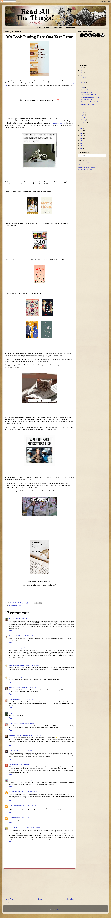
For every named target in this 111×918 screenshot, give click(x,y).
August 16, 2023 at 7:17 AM (30, 687)
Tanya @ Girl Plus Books (16, 687)
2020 (81, 130)
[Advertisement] (39, 883)
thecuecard (12, 764)
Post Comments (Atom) (18, 903)
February (83, 120)
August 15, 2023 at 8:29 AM (28, 636)
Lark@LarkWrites (14, 648)
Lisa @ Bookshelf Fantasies (16, 792)
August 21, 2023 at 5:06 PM (22, 764)
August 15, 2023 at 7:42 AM (20, 618)
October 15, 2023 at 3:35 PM (34, 828)
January (83, 122)
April (82, 115)
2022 (81, 125)
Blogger (58, 909)
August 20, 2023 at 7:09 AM (30, 750)
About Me (47, 28)
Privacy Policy (70, 28)
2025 (81, 70)
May (82, 112)
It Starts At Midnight (83, 165)
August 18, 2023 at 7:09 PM (34, 735)
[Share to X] (38, 603)
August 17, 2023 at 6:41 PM (28, 723)
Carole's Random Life (15, 723)
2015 (81, 143)
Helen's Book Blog (14, 699)
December (84, 77)
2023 (81, 75)
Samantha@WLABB (14, 636)
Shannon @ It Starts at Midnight (18, 735)
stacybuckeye (12, 817)
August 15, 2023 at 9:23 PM (32, 677)
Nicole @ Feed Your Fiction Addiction (19, 780)
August (83, 87)
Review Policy (57, 28)
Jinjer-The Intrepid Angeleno (17, 665)
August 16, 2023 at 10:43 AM (21, 713)
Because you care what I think (16, 605)
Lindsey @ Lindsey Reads (16, 751)
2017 (81, 138)
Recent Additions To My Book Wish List (91, 102)
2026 (81, 68)
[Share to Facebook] (40, 603)
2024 (81, 73)
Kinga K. (11, 713)
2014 (81, 145)
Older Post (70, 899)
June (82, 110)
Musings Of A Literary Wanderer (86, 167)
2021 (81, 128)
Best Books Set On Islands (88, 90)
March (83, 117)
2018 (81, 135)
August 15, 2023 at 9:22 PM (32, 665)
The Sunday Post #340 (86, 92)
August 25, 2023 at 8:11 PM (31, 792)
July (82, 107)
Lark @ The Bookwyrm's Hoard (17, 828)
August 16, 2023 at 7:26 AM (26, 699)
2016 (81, 140)
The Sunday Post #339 (86, 99)
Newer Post (9, 899)
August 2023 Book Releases (88, 104)
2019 (81, 133)
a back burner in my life (58, 123)
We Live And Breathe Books (85, 169)
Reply (10, 630)
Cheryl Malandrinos (14, 805)
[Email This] (35, 603)
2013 (81, 148)
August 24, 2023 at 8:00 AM (37, 780)
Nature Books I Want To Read (88, 94)
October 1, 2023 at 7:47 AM (23, 817)
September (84, 85)
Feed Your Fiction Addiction (85, 162)
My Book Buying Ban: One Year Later (90, 97)
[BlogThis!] (36, 603)
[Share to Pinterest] (41, 603)
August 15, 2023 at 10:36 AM (26, 648)
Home (39, 28)
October (83, 82)
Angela (11, 619)
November (84, 80)
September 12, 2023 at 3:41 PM (28, 805)
